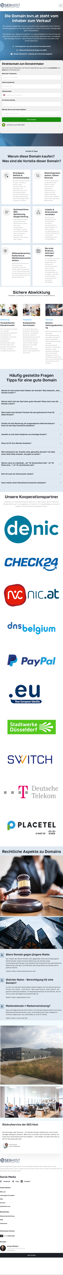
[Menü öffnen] (60, 5)
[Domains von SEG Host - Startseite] (10, 1161)
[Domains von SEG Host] (7, 1236)
